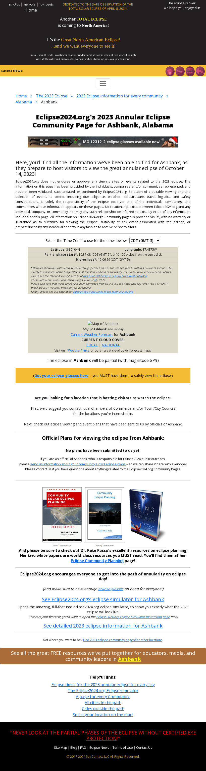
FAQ (83, 747)
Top (194, 759)
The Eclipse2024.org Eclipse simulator (103, 690)
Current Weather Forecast (92, 334)
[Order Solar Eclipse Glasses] (103, 141)
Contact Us (144, 747)
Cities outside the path (103, 708)
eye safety (80, 59)
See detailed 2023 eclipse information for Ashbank (103, 625)
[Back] (200, 71)
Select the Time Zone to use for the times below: (87, 240)
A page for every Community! (103, 696)
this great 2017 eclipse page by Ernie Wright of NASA (114, 276)
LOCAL (92, 345)
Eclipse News (99, 747)
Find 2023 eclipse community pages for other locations (122, 640)
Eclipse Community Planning (97, 560)
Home (31, 10)
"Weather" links (78, 350)
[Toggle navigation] (103, 83)
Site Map (60, 747)
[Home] (170, 71)
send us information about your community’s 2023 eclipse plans (78, 464)
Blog (73, 747)
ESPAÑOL (14, 4)
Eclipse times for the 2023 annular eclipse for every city (103, 684)
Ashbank (129, 659)
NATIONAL (111, 345)
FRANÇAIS (29, 4)
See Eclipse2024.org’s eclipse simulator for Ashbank (103, 599)
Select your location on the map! (103, 714)
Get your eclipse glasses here (61, 375)
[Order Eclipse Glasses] (180, 71)
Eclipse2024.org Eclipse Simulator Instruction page (133, 617)
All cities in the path (103, 702)
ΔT (95, 280)
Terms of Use (123, 747)
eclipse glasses (110, 588)
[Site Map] (190, 71)
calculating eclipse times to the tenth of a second (103, 291)
